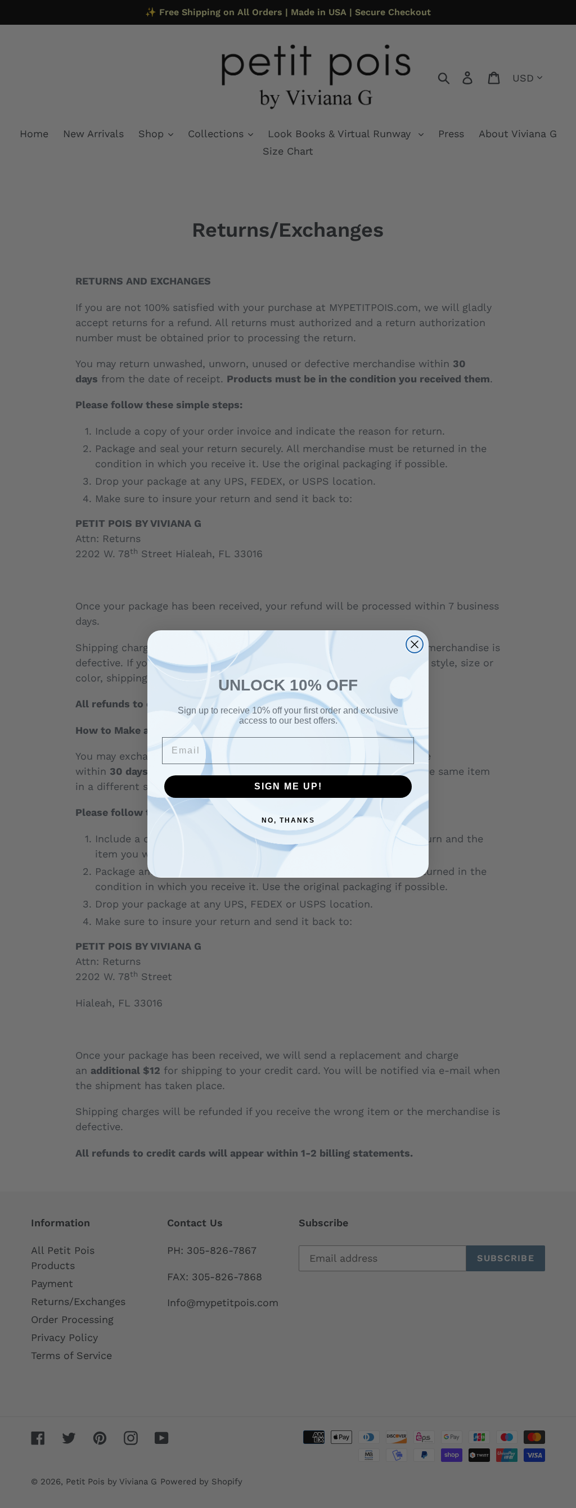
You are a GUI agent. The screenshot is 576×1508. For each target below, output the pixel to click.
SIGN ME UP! (288, 786)
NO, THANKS (288, 820)
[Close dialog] (414, 644)
